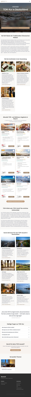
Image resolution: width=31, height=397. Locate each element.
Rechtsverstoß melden (19, 389)
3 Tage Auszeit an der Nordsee (5, 132)
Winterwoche (19, 183)
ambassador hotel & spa (20, 133)
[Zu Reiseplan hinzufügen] (13, 125)
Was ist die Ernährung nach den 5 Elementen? (15, 337)
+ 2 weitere (3, 192)
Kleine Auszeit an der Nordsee (20, 158)
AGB (17, 386)
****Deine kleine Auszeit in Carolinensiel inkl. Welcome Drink (6, 158)
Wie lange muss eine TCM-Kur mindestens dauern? (15, 329)
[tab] (5, 128)
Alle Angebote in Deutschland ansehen (15, 201)
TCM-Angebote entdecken (15, 350)
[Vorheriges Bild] (2, 127)
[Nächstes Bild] (14, 127)
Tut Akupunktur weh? (15, 334)
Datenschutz (18, 385)
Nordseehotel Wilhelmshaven (5, 133)
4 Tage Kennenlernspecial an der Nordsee (7, 184)
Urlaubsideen (3, 384)
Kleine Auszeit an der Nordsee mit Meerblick (21, 132)
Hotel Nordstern (19, 184)
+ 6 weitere (18, 168)
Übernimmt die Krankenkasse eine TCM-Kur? (15, 332)
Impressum (18, 384)
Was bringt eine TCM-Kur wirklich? (15, 327)
